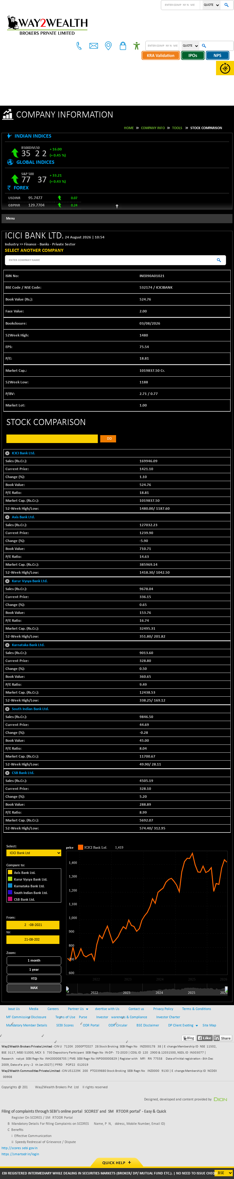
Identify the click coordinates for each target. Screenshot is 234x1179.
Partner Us (76, 1009)
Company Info (153, 128)
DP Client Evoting (180, 1025)
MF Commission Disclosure (26, 1017)
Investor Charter (168, 1017)
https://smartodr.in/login (20, 1154)
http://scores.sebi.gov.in (19, 1148)
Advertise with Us (106, 1009)
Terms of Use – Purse (71, 1017)
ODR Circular (117, 1025)
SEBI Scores (65, 1025)
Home (129, 128)
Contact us (136, 1009)
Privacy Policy (163, 1009)
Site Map (209, 1025)
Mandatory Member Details (26, 1025)
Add (108, 439)
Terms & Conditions (196, 1009)
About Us (13, 1009)
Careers (53, 1009)
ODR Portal (91, 1025)
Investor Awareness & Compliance (121, 1017)
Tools (177, 128)
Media (33, 1009)
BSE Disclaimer (147, 1025)
